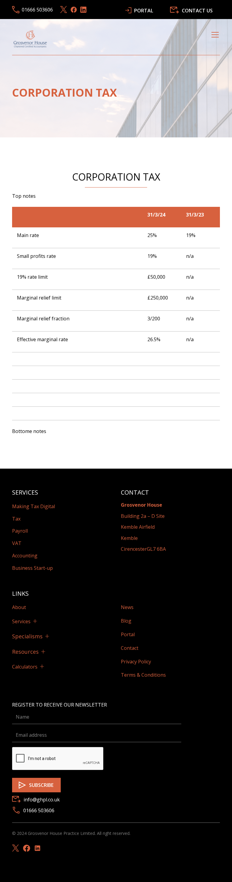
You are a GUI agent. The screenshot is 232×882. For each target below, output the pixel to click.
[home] (30, 39)
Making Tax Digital (33, 506)
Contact (129, 648)
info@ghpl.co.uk (42, 799)
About (19, 607)
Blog (126, 620)
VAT (16, 543)
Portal (128, 634)
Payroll (20, 531)
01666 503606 (38, 810)
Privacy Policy (136, 661)
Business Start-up (32, 568)
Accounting (24, 555)
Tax (16, 518)
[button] (214, 38)
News (127, 607)
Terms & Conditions (143, 675)
